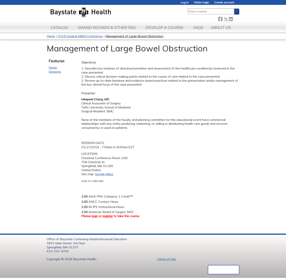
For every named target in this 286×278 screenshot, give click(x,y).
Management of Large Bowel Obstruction (134, 36)
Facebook (220, 18)
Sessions (55, 72)
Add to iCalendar (103, 187)
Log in (185, 2)
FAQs (198, 27)
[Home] (99, 13)
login (95, 216)
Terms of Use (166, 259)
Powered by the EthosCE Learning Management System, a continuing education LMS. (223, 269)
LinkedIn (231, 18)
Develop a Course (164, 27)
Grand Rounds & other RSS (107, 27)
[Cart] (238, 4)
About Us (221, 27)
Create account (224, 2)
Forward (236, 18)
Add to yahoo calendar (94, 187)
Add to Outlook (112, 187)
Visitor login (201, 2)
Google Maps (104, 174)
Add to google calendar (85, 187)
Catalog (59, 27)
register (107, 216)
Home (51, 36)
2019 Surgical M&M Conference (80, 36)
